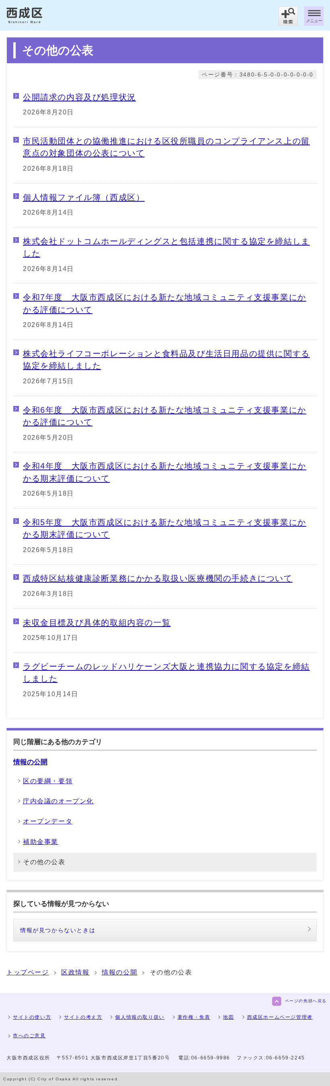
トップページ (27, 972)
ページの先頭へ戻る (306, 1001)
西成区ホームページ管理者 (280, 1017)
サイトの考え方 (83, 1017)
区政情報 (75, 972)
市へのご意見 (29, 1035)
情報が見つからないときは (57, 930)
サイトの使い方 (32, 1017)
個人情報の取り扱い (139, 1017)
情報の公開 (30, 762)
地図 (228, 1017)
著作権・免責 (193, 1017)
